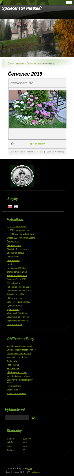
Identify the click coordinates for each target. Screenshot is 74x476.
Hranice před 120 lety (16, 268)
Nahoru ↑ (36, 472)
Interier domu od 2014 (17, 275)
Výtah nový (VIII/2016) (17, 313)
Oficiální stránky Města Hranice (21, 350)
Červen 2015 (13, 241)
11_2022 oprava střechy (18, 230)
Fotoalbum (19, 64)
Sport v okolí (12, 390)
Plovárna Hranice (15, 386)
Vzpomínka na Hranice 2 (18, 321)
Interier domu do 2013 (17, 272)
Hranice (10, 264)
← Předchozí (13, 144)
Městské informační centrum (20, 346)
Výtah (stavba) (13, 309)
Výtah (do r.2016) (15, 306)
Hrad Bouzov (13, 368)
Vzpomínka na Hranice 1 (18, 317)
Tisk (30, 468)
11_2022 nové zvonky (17, 226)
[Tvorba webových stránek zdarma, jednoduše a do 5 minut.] (25, 469)
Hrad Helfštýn (13, 365)
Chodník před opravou (17, 249)
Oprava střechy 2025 (16, 279)
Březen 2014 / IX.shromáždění (21, 238)
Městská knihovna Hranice (19, 353)
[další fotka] (60, 110)
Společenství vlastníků (21, 8)
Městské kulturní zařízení (18, 376)
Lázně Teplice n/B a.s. (17, 372)
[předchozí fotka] (14, 110)
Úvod (10, 64)
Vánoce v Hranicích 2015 (18, 302)
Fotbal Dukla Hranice (16, 393)
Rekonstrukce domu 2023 (19, 287)
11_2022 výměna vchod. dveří (21, 234)
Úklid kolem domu (15, 298)
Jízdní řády (12, 361)
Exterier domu (13, 260)
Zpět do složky (37, 144)
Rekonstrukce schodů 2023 (19, 291)
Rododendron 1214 (15, 294)
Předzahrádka (13, 283)
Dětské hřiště (13, 256)
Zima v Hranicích (14, 324)
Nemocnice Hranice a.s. (18, 357)
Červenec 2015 (34, 64)
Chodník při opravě (15, 253)
